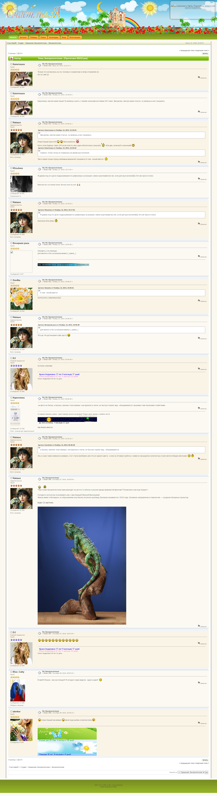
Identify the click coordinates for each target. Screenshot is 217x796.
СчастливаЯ (11, 43)
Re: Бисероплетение (50, 478)
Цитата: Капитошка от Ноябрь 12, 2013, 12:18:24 (57, 130)
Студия (20, 43)
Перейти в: (173, 772)
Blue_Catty (18, 672)
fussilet (114, 787)
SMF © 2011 (107, 785)
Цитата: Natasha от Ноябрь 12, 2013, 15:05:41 (56, 288)
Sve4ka (16, 280)
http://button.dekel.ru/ (45, 427)
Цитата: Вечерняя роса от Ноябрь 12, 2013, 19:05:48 (58, 325)
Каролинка (19, 397)
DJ (14, 358)
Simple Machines (117, 785)
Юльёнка (18, 168)
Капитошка (19, 64)
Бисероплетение (55, 43)
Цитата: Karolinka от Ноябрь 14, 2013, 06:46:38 (56, 445)
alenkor (17, 711)
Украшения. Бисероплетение (36, 43)
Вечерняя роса (21, 243)
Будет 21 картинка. (46, 503)
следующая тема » (202, 50)
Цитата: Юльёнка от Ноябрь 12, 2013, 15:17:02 (56, 210)
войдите (208, 6)
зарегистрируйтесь (193, 8)
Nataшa (17, 122)
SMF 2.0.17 (98, 785)
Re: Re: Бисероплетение (52, 64)
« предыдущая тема (186, 50)
